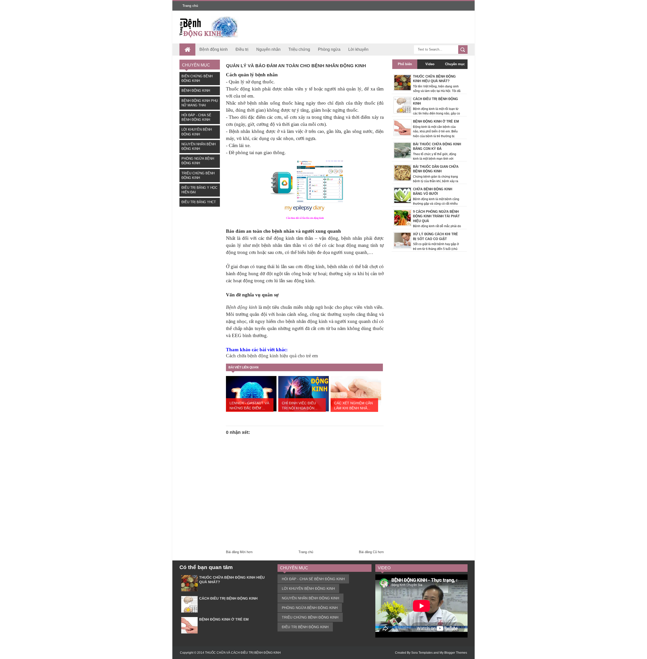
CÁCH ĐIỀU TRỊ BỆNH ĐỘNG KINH (228, 598)
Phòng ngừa (329, 49)
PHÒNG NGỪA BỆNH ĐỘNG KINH (310, 608)
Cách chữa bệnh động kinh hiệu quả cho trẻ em (272, 355)
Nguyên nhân (268, 49)
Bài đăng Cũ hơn (371, 552)
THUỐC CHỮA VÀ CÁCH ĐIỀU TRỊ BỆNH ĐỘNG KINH (243, 652)
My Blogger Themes (453, 652)
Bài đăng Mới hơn (239, 552)
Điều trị (242, 49)
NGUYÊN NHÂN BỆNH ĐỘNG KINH (310, 598)
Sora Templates (422, 652)
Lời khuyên (358, 49)
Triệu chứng (299, 49)
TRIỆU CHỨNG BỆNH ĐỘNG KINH (310, 617)
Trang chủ (190, 6)
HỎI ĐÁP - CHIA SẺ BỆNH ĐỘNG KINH (313, 579)
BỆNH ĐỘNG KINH (195, 90)
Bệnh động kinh (213, 49)
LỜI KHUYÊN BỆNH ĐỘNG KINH (308, 588)
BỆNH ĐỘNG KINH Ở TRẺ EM (224, 619)
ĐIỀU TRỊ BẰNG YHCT (198, 202)
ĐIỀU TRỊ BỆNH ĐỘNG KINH (305, 627)
